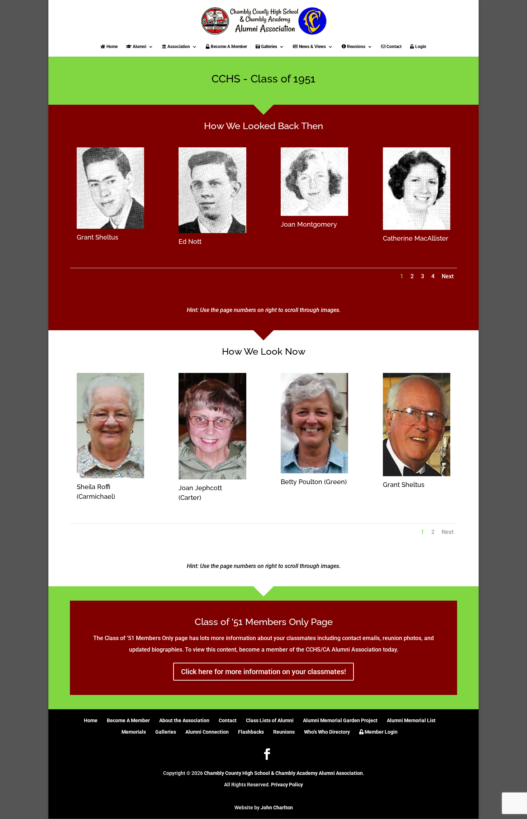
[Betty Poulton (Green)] (314, 471)
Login (420, 46)
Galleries (268, 46)
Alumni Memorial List (411, 720)
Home (111, 46)
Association (178, 46)
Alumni (139, 46)
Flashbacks (251, 732)
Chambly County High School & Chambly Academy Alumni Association (283, 773)
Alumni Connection (207, 732)
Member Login (381, 732)
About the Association (184, 720)
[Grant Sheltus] (110, 226)
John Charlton (277, 807)
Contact (393, 46)
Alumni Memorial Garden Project (340, 720)
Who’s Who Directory (327, 732)
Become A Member (228, 46)
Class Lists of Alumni (270, 720)
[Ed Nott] (212, 231)
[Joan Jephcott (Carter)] (212, 477)
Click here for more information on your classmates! (263, 671)
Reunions (355, 46)
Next (448, 276)
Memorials (134, 732)
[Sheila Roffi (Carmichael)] (110, 476)
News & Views (312, 46)
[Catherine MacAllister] (416, 227)
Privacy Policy (287, 784)
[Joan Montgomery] (314, 213)
